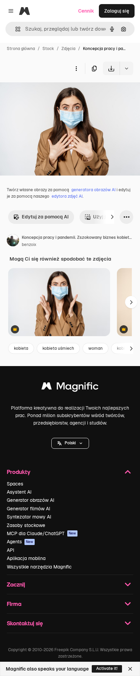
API (10, 550)
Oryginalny (47, 91)
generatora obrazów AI (93, 190)
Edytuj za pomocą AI (45, 217)
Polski (70, 443)
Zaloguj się (116, 11)
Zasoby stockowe (26, 525)
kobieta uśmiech (58, 348)
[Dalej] (112, 217)
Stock (48, 48)
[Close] (130, 669)
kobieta (21, 348)
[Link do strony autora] (13, 241)
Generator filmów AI (28, 509)
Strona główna (21, 48)
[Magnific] (70, 387)
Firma (14, 603)
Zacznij (16, 584)
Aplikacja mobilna (26, 558)
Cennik (86, 11)
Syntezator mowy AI (29, 517)
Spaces (15, 484)
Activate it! (107, 668)
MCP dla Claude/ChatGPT (41, 533)
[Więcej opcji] (76, 68)
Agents (20, 542)
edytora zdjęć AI (67, 196)
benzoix (29, 244)
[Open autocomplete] (15, 29)
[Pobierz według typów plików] (126, 68)
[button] (70, 443)
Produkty (18, 471)
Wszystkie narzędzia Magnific (39, 567)
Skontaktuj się (25, 623)
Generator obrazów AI (30, 500)
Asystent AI (19, 492)
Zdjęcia (68, 48)
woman (95, 348)
